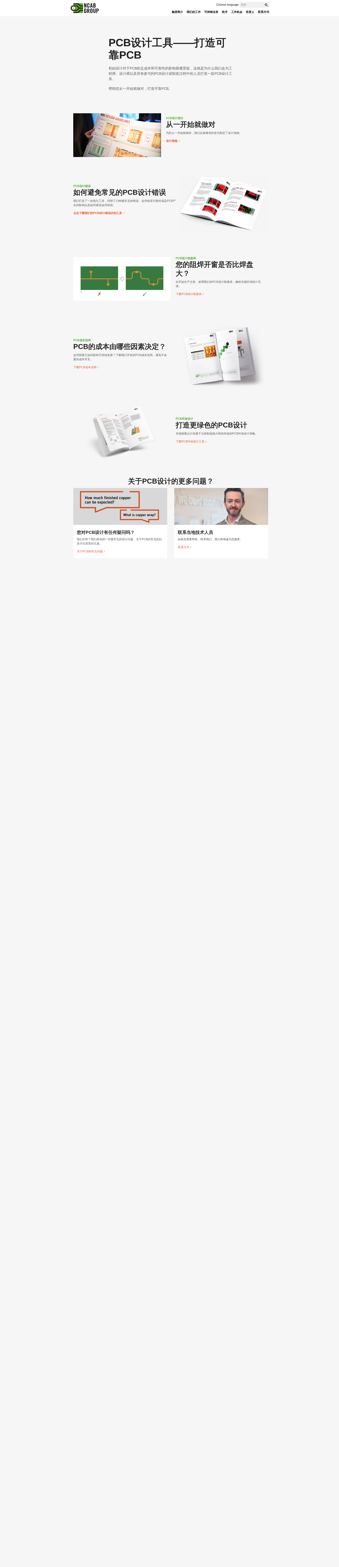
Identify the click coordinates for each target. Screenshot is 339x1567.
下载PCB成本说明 (84, 367)
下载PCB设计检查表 (189, 294)
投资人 (250, 11)
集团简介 (177, 11)
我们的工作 (194, 11)
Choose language (227, 4)
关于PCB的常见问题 (90, 551)
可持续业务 (211, 11)
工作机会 (236, 11)
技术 (225, 11)
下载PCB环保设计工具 (190, 441)
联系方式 (263, 11)
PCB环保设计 (184, 418)
